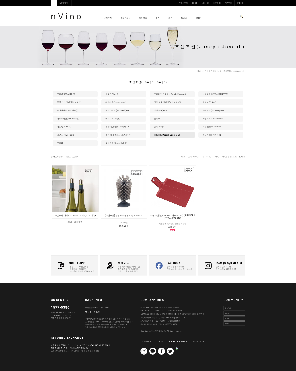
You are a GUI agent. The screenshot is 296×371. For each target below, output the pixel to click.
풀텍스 (157, 118)
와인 (158, 18)
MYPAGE (228, 3)
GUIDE (160, 342)
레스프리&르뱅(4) (113, 118)
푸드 (170, 18)
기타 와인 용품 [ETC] (213, 71)
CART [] (217, 3)
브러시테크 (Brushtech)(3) (117, 110)
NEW (183, 157)
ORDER (240, 3)
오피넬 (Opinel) (209, 102)
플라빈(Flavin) (111, 94)
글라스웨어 (125, 18)
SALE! (198, 18)
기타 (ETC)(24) (160, 110)
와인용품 (143, 18)
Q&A (227, 318)
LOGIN (194, 3)
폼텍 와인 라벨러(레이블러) (69, 102)
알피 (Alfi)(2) (159, 127)
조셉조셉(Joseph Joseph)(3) (167, 135)
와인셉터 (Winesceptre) (213, 110)
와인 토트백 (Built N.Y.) (212, 127)
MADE (224, 157)
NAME (216, 157)
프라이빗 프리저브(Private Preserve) (170, 94)
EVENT (227, 323)
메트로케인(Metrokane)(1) (68, 118)
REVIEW (228, 313)
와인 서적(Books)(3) (66, 135)
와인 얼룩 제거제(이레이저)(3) (167, 102)
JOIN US (205, 3)
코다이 (60, 143)
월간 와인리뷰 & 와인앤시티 (117, 127)
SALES (233, 157)
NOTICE (228, 308)
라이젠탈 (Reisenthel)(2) (116, 143)
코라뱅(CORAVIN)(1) (66, 94)
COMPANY (145, 342)
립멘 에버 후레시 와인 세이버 (118, 135)
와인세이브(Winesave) (213, 118)
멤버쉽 (184, 18)
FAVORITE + (64, 3)
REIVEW (241, 157)
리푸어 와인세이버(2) (212, 135)
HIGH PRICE (206, 157)
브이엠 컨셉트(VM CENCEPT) (215, 94)
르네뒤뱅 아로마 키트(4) (67, 110)
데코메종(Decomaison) (115, 102)
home (200, 71)
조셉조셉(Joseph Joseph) (234, 71)
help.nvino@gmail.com (175, 318)
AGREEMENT (199, 342)
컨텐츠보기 (183, 3)
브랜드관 (108, 18)
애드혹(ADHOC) (64, 127)
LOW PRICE (193, 157)
